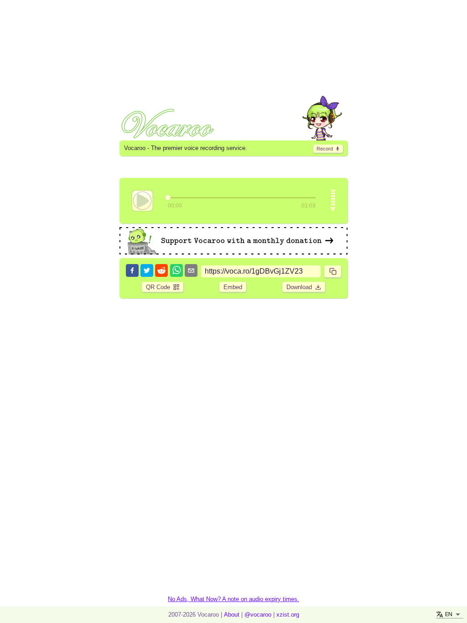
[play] (142, 201)
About (231, 614)
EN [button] (448, 614)
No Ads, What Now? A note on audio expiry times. (233, 599)
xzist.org (287, 614)
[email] (191, 271)
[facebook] (132, 271)
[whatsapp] (176, 271)
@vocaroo (257, 614)
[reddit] (161, 271)
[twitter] (146, 271)
